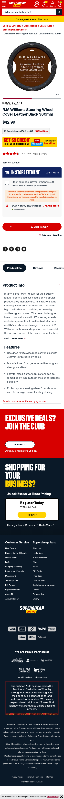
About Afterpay (12, 598)
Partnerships (38, 594)
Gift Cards (37, 571)
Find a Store (38, 552)
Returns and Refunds (14, 571)
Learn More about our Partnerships (32, 677)
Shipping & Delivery (13, 566)
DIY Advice (10, 585)
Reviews (38, 268)
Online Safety (11, 557)
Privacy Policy (53, 796)
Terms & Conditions (34, 776)
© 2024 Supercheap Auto (32, 781)
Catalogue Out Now (32, 19)
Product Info (14, 268)
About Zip (9, 594)
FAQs (7, 562)
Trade (35, 566)
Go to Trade (46, 525)
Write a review (40, 154)
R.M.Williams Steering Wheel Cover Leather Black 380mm (32, 33)
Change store (51, 205)
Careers (36, 589)
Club (35, 562)
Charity (36, 598)
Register (32, 514)
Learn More (49, 143)
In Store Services (40, 557)
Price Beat (37, 575)
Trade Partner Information (44, 585)
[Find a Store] (45, 3)
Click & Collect (39, 580)
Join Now (18, 444)
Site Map (49, 776)
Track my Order (11, 580)
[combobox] (9, 227)
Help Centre (10, 548)
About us (37, 548)
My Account (10, 575)
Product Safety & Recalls (16, 552)
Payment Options (12, 589)
